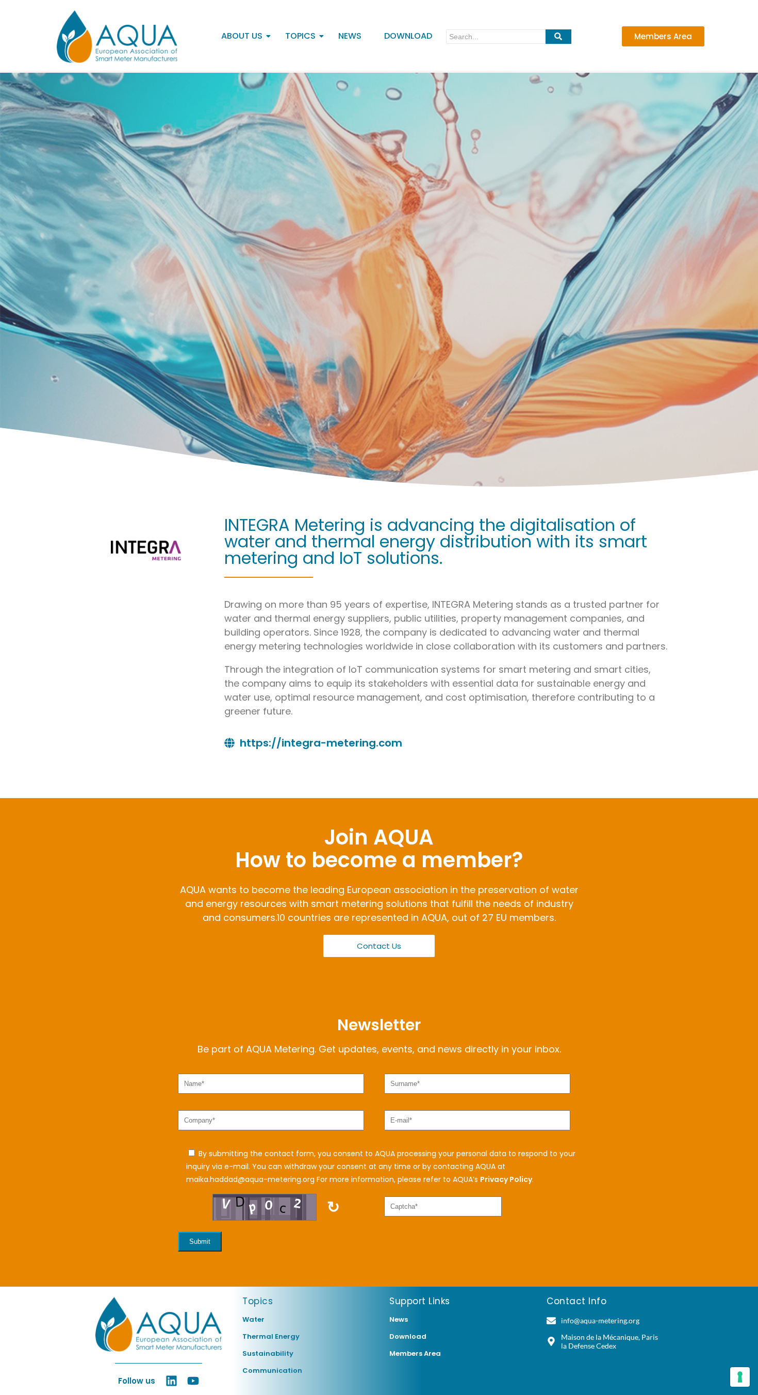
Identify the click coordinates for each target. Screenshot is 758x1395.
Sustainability (267, 1353)
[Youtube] (193, 1381)
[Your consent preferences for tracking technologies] (740, 1377)
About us (241, 36)
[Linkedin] (171, 1381)
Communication (272, 1370)
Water (253, 1319)
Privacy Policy (506, 1179)
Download (408, 36)
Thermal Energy (271, 1336)
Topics (300, 36)
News (349, 36)
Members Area (415, 1353)
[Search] (558, 36)
